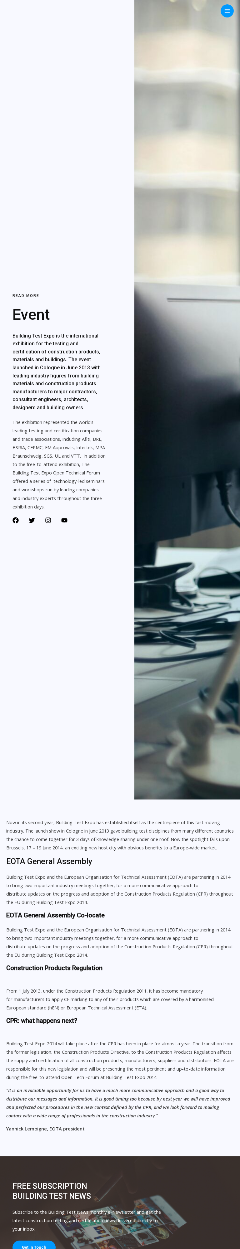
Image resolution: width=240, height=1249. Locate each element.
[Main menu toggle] (227, 10)
